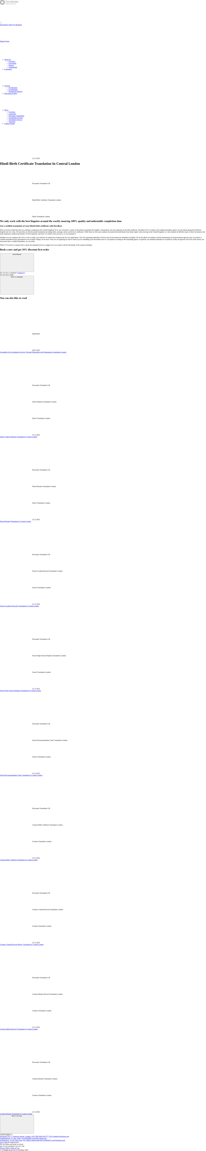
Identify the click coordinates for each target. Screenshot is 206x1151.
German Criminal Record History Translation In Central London (22, 944)
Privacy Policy (5, 1148)
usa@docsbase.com (58, 1140)
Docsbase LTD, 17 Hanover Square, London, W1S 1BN (19, 1136)
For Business (17, 25)
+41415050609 (26, 1138)
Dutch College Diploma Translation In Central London (18, 437)
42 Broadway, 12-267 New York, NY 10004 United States (20, 1140)
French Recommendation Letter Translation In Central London (21, 775)
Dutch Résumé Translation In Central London (15, 521)
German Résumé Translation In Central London (16, 1114)
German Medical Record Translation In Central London (19, 1029)
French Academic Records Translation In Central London (19, 606)
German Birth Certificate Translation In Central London (19, 860)
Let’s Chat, (3, 1142)
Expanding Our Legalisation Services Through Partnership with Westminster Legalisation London (33, 352)
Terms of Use (14, 1148)
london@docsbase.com (61, 1136)
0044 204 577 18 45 (46, 1136)
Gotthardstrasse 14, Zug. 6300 (10, 1138)
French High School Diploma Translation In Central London (20, 691)
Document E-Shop (6, 25)
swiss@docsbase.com (39, 1138)
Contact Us (21, 273)
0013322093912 (45, 1140)
